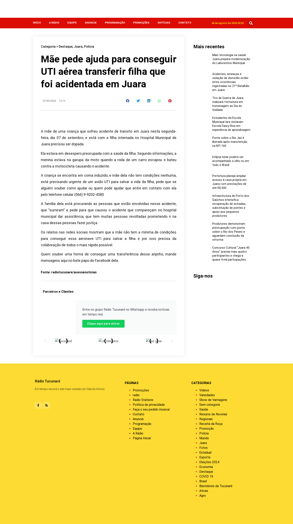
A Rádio (54, 22)
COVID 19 (206, 476)
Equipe (72, 22)
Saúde (203, 409)
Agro (202, 495)
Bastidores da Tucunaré (215, 486)
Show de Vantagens (213, 400)
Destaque (66, 46)
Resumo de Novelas (213, 414)
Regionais (206, 419)
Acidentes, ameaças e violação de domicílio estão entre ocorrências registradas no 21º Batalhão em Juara (230, 82)
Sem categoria (209, 405)
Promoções (141, 22)
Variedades (207, 395)
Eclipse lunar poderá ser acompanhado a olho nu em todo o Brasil (230, 161)
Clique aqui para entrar (103, 323)
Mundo (204, 438)
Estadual (205, 452)
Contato (184, 22)
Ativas (203, 491)
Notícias (164, 22)
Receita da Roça (210, 424)
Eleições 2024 (209, 462)
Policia (89, 46)
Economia (206, 467)
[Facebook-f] (38, 405)
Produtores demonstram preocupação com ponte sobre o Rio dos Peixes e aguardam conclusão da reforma (228, 231)
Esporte (204, 457)
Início (37, 22)
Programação (115, 22)
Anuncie (91, 22)
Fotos (203, 448)
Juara (78, 46)
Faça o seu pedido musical (151, 409)
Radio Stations (143, 400)
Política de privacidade (149, 405)
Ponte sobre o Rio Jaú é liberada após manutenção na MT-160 (229, 142)
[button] (251, 23)
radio (136, 395)
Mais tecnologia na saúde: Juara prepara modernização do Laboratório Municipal (231, 59)
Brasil (203, 481)
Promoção (206, 428)
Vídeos (204, 390)
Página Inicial (142, 438)
